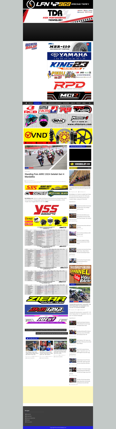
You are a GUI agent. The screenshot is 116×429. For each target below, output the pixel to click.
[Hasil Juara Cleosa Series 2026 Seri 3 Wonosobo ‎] (72, 226)
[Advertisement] (58, 32)
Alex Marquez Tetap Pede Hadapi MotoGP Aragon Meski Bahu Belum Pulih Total (32, 353)
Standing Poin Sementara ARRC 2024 (34, 182)
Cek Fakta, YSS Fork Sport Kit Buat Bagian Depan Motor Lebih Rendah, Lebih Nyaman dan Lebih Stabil (83, 381)
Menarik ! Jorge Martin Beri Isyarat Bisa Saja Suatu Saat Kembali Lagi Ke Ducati (51, 333)
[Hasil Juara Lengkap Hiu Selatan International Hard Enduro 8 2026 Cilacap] (72, 241)
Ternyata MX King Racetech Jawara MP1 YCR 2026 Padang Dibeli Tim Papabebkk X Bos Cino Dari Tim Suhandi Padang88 (80, 306)
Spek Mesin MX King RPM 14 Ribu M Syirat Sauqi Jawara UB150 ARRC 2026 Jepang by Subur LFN (83, 333)
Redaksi (28, 420)
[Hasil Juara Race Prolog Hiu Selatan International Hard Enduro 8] (72, 260)
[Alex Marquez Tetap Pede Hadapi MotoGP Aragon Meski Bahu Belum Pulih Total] (32, 345)
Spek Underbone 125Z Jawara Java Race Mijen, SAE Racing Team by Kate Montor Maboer (84, 342)
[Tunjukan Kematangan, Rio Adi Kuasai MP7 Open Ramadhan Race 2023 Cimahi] (60, 345)
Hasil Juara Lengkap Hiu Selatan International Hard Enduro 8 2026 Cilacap (83, 242)
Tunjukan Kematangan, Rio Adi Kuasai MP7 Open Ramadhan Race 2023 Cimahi (60, 352)
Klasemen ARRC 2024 (29, 181)
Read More (72, 201)
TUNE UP (73, 103)
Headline (26, 167)
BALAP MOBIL (66, 103)
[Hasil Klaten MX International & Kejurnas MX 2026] (79, 178)
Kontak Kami (29, 416)
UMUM (84, 103)
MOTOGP (31, 103)
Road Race (31, 167)
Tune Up (80, 301)
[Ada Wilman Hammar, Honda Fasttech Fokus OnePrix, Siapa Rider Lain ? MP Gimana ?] (46, 345)
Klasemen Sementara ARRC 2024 (38, 181)
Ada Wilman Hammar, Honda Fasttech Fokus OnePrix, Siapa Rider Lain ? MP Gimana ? (46, 353)
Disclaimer (29, 414)
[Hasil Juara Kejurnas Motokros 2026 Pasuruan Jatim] (72, 233)
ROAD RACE (37, 103)
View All (89, 284)
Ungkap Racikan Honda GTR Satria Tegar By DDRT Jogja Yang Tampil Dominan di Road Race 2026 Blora (83, 361)
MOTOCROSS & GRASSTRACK (55, 103)
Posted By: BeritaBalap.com (30, 180)
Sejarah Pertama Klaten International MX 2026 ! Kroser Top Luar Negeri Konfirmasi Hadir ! (84, 207)
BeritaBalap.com (36, 356)
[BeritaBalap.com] (26, 103)
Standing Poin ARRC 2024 (48, 181)
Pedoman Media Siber (31, 418)
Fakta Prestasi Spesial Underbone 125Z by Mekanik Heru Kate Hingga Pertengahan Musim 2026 (83, 324)
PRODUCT (79, 103)
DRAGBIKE (44, 103)
